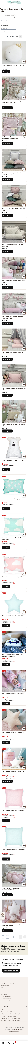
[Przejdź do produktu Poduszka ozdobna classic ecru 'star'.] (14, 720)
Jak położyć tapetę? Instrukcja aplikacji (10, 1018)
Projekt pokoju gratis (11, 970)
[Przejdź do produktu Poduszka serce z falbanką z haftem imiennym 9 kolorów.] (14, 875)
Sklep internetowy (12, 1038)
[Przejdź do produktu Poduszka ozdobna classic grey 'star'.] (14, 681)
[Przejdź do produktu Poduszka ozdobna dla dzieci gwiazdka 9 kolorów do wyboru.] (14, 911)
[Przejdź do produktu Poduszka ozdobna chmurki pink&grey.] (14, 564)
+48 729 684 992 (17, 1029)
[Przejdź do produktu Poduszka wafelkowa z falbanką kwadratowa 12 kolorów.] (14, 88)
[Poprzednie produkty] (7, 937)
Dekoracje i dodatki (13, 6)
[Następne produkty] (20, 937)
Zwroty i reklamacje (6, 998)
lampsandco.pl (4, 6)
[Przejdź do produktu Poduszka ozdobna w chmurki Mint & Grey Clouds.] (14, 525)
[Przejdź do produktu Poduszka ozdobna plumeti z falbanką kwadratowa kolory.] (14, 160)
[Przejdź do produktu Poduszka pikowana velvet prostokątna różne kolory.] (14, 411)
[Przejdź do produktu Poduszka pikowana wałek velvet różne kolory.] (14, 268)
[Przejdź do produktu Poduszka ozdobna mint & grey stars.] (14, 486)
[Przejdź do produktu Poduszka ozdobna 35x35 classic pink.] (14, 797)
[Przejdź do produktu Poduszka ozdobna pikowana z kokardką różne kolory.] (14, 375)
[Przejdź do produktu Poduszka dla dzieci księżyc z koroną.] (14, 52)
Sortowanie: (4, 28)
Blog (2, 1009)
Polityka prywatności (6, 996)
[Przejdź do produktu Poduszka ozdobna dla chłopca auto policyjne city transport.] (14, 642)
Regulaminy (4, 994)
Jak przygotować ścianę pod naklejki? (10, 1014)
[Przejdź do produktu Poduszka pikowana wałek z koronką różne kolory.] (14, 232)
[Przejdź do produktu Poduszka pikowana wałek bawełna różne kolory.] (14, 340)
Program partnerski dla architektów (9, 1011)
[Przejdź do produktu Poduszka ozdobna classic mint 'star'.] (14, 603)
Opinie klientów (5, 1003)
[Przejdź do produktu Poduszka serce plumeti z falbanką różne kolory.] (14, 196)
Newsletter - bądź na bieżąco (8, 1016)
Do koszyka (6, 71)
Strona (11, 36)
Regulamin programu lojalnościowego (10, 1020)
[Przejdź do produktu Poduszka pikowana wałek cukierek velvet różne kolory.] (14, 304)
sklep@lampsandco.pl (14, 1031)
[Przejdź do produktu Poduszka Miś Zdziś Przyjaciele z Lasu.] (14, 447)
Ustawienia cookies (6, 1001)
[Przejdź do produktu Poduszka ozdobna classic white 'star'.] (14, 759)
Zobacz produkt (7, 107)
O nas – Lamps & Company (7, 983)
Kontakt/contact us (5, 985)
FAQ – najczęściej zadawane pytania (10, 987)
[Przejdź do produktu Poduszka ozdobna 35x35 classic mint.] (14, 836)
